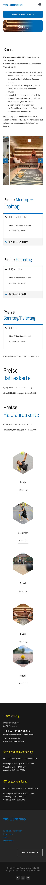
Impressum (8, 834)
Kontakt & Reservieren (12, 831)
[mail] (28, 878)
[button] (5, 160)
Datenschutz (8, 841)
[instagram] (23, 878)
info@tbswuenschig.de (16, 741)
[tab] (23, 216)
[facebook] (18, 878)
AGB (5, 837)
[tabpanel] (23, 229)
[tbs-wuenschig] (12, 3)
